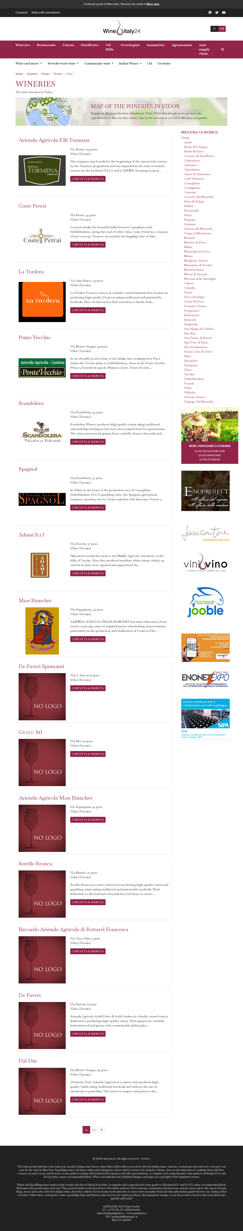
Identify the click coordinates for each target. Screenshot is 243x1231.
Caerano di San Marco (199, 156)
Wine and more (28, 63)
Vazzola (189, 383)
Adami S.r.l (31, 534)
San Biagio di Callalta (199, 329)
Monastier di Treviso (198, 265)
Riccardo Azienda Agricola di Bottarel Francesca (73, 929)
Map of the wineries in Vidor (135, 106)
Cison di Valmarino (197, 174)
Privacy (145, 1158)
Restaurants (46, 45)
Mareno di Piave (195, 242)
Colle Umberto (194, 179)
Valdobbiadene (194, 379)
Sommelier (156, 45)
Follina (189, 206)
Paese (188, 292)
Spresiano (191, 361)
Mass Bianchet (35, 600)
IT (214, 29)
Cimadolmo (192, 170)
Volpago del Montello (199, 402)
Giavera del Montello (198, 229)
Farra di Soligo (194, 201)
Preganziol (191, 311)
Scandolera (31, 403)
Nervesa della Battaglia (200, 279)
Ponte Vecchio (35, 337)
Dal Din (28, 1060)
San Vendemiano (195, 347)
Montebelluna (194, 270)
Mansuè (189, 238)
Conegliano (192, 183)
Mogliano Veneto (196, 261)
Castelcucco (192, 160)
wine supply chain (204, 49)
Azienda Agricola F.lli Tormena (54, 140)
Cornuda (190, 192)
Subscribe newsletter (46, 12)
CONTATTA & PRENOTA (88, 178)
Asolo (188, 142)
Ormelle (190, 288)
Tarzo (188, 370)
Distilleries (90, 45)
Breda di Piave (194, 151)
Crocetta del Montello (199, 197)
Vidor (188, 388)
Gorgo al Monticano (198, 233)
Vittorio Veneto (195, 397)
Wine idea (153, 3)
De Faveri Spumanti (41, 666)
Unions (68, 45)
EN (222, 29)
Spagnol (28, 469)
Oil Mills (110, 47)
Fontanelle (191, 210)
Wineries (23, 45)
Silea (187, 356)
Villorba (189, 392)
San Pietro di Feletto (198, 338)
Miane (188, 256)
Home (19, 73)
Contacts (22, 12)
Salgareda (191, 324)
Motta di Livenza (195, 274)
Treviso (57, 73)
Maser (188, 247)
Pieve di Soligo (194, 297)
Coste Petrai (32, 205)
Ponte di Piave (194, 301)
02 (93, 1130)
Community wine (97, 63)
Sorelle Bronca (35, 863)
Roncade (190, 320)
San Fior (190, 333)
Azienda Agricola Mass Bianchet (55, 797)
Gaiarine (190, 224)
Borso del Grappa (195, 147)
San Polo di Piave (196, 342)
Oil (149, 63)
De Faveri (30, 995)
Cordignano (192, 188)
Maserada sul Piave (197, 251)
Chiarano (190, 165)
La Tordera (31, 271)
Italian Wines (129, 63)
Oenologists (130, 45)
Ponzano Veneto (195, 306)
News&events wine (62, 63)
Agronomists (182, 45)
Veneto (45, 73)
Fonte (188, 215)
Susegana (191, 365)
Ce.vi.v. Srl (30, 732)
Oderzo (189, 283)
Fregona (190, 220)
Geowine (164, 63)
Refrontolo (191, 315)
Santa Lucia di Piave (198, 352)
